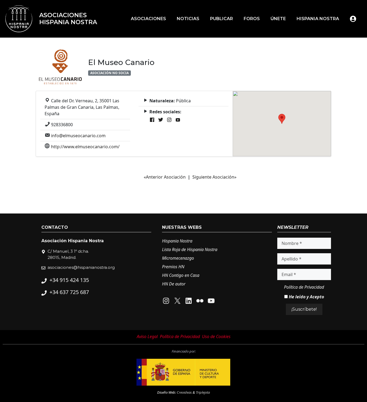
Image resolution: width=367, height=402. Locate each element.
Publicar (221, 18)
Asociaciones (148, 18)
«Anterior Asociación (165, 177)
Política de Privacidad (304, 287)
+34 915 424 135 (69, 280)
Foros (252, 18)
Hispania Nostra (318, 18)
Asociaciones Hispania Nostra (68, 19)
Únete (278, 18)
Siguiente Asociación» (214, 177)
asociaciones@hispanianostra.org (81, 267)
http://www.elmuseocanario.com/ (85, 147)
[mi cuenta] (353, 19)
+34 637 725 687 (69, 292)
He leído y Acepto (306, 296)
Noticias (188, 18)
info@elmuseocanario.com (78, 136)
